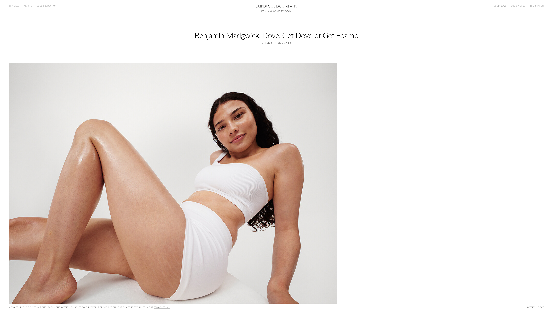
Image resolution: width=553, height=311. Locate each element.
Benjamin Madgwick (227, 35)
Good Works (518, 6)
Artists (28, 6)
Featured (14, 6)
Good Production (47, 6)
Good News (500, 6)
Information (537, 6)
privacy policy (162, 307)
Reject (540, 307)
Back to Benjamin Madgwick (276, 11)
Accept (531, 307)
